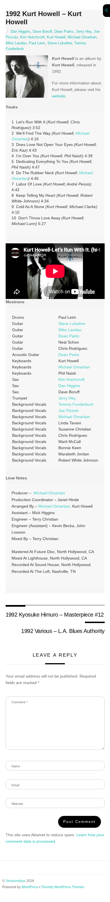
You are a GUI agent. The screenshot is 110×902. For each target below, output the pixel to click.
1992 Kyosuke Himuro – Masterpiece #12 (55, 614)
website (58, 96)
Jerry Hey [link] (67, 398)
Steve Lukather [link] (71, 323)
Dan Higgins (20, 32)
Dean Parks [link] (68, 336)
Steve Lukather (59, 43)
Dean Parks (64, 32)
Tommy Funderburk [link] (75, 404)
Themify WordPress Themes (62, 887)
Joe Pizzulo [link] (68, 410)
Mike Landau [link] (70, 329)
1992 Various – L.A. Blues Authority (62, 631)
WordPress (29, 887)
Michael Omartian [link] (74, 367)
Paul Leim (37, 43)
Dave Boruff (42, 32)
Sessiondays (15, 881)
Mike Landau (16, 43)
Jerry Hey (83, 32)
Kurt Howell (56, 37)
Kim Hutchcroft (32, 37)
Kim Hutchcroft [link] (71, 379)
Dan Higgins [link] (69, 385)
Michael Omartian (82, 37)
